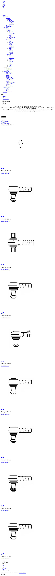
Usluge (5, 67)
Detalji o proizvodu (5, 173)
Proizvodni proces (10, 82)
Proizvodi (5, 16)
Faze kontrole (9, 86)
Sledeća (5, 568)
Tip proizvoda (9, 39)
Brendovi (8, 25)
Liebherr (11, 59)
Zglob (10, 41)
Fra (4, 6)
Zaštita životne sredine (9, 84)
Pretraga (8, 29)
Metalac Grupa (9, 73)
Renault (10, 64)
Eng (4, 2)
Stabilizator (11, 47)
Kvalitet (7, 76)
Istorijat (7, 75)
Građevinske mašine (12, 38)
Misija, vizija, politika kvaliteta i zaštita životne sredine (10, 79)
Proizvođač (8, 54)
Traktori (10, 36)
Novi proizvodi (9, 26)
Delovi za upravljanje (11, 21)
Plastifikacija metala (9, 69)
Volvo (10, 65)
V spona (11, 53)
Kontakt (5, 92)
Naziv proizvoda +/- (5, 121)
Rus (4, 5)
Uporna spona (10, 49)
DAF (10, 55)
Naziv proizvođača (5, 123)
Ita (3, 7)
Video (7, 89)
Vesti (7, 88)
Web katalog (6, 27)
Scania (10, 66)
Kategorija (3, 122)
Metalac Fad (9, 72)
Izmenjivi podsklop (11, 51)
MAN (10, 60)
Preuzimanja (9, 90)
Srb (4, 1)
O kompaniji (6, 71)
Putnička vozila (11, 32)
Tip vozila (8, 30)
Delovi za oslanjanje (11, 23)
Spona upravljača (11, 45)
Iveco (10, 56)
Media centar (6, 87)
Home (4, 15)
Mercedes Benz (11, 62)
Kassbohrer (11, 58)
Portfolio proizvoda (8, 18)
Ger (4, 4)
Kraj (4, 569)
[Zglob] (21, 165)
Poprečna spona (11, 43)
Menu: (2, 94)
